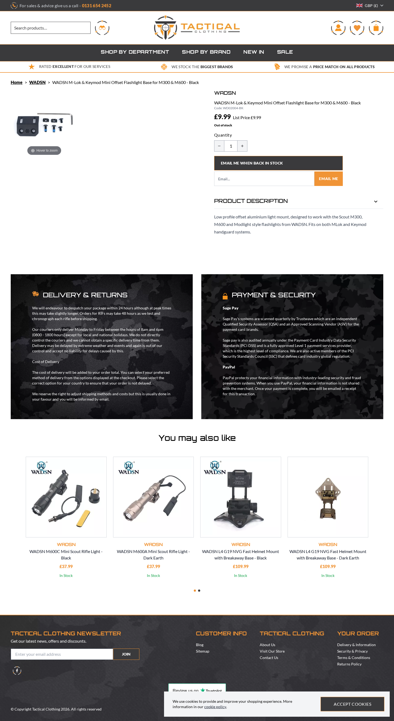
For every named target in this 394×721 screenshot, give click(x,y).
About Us (267, 644)
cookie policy (215, 706)
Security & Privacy (352, 651)
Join (126, 654)
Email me (328, 178)
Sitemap (202, 651)
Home (17, 82)
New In (253, 52)
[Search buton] (102, 27)
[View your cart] (376, 27)
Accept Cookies (352, 704)
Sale (285, 52)
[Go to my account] (338, 27)
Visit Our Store (272, 651)
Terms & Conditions (353, 657)
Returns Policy (349, 664)
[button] (195, 591)
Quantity (223, 134)
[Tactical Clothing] (197, 28)
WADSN (37, 82)
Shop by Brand (206, 52)
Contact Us (269, 657)
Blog (199, 644)
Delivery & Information (356, 644)
